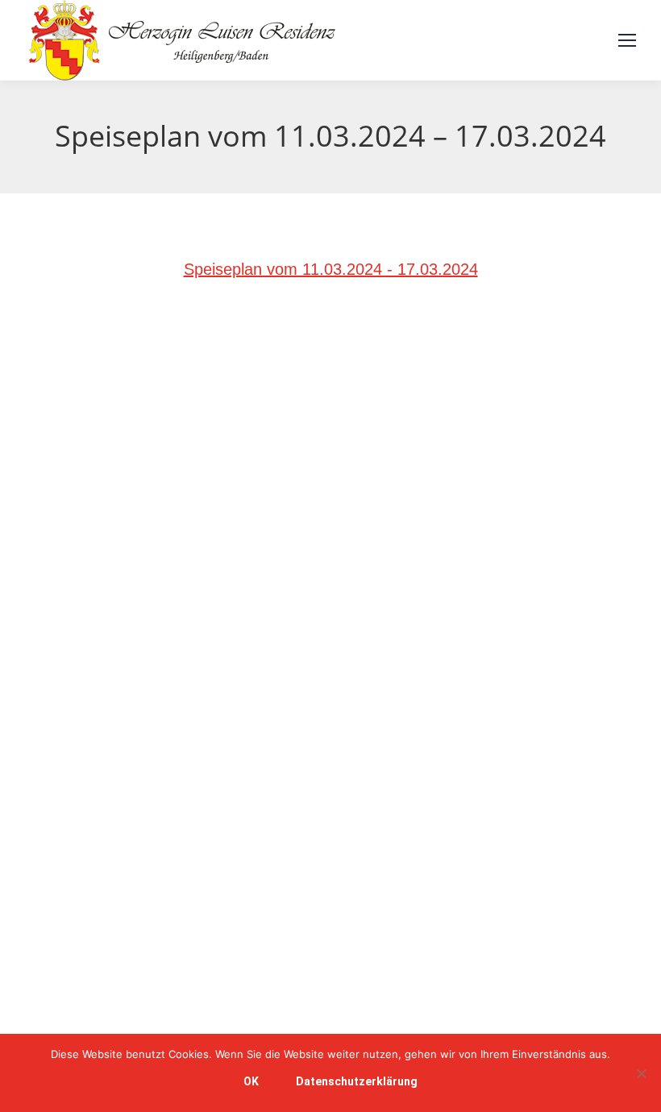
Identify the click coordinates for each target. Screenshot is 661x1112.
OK (251, 1081)
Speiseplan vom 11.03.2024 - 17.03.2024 (331, 269)
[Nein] (641, 1073)
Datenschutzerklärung (357, 1081)
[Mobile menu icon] (627, 40)
